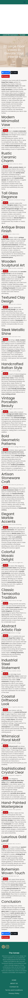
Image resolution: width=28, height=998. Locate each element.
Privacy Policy (14, 993)
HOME (14, 980)
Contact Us (14, 987)
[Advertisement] (14, 19)
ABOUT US (14, 983)
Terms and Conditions (14, 990)
